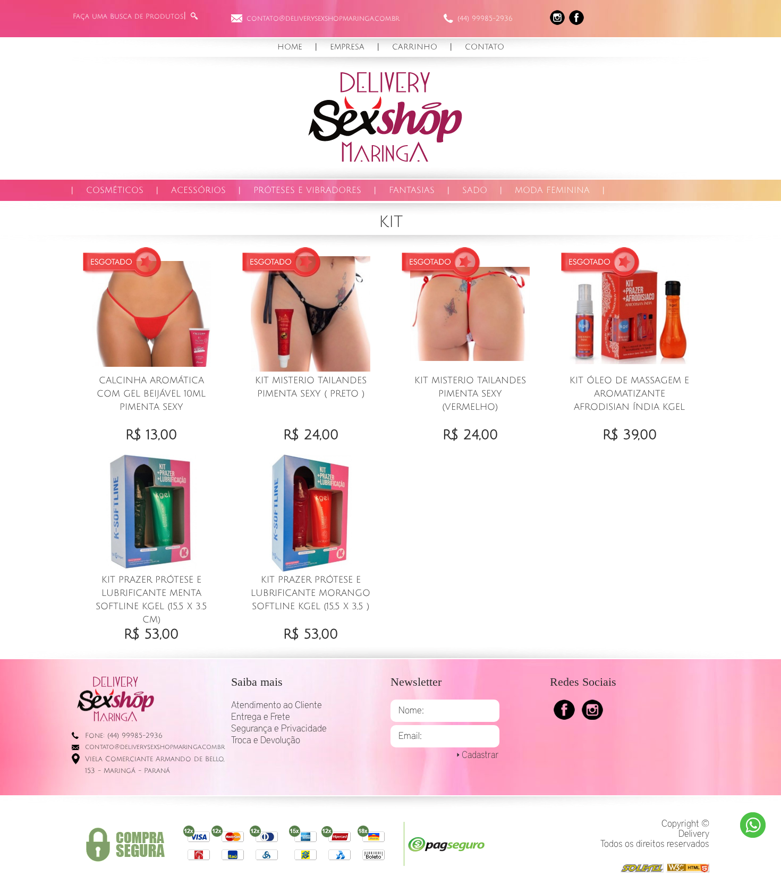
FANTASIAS (412, 190)
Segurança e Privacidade (279, 729)
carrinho (414, 47)
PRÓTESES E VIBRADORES (307, 190)
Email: (410, 736)
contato (484, 47)
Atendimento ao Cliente (276, 705)
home (289, 47)
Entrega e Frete (260, 717)
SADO (474, 190)
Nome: (411, 711)
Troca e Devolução (265, 740)
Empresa (347, 47)
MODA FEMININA (552, 190)
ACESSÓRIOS (198, 190)
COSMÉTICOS (114, 190)
